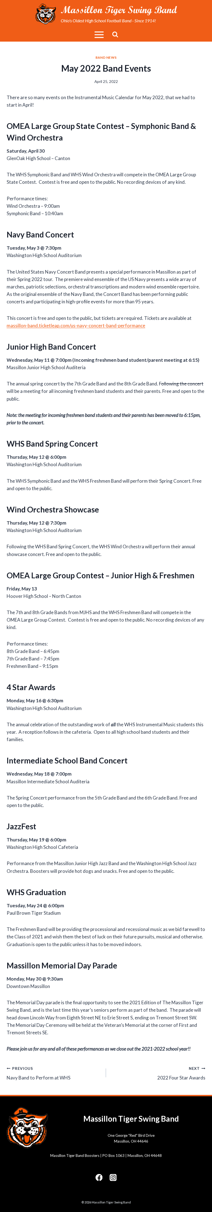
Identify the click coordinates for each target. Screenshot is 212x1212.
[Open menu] (99, 35)
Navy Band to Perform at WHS (38, 1073)
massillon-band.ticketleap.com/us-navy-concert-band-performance (76, 325)
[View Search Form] (115, 34)
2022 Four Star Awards (181, 1073)
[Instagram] (113, 1177)
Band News (106, 57)
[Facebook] (99, 1177)
